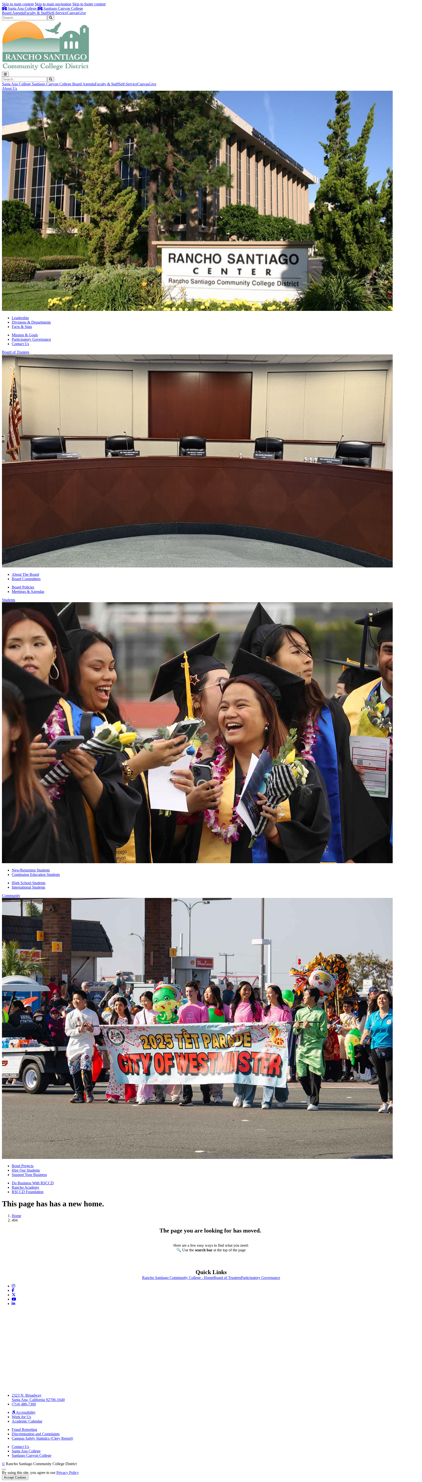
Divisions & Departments (31, 322)
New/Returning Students (31, 870)
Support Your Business (29, 1175)
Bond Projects (22, 1166)
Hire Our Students (26, 1170)
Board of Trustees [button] (15, 352)
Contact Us (20, 344)
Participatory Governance (31, 339)
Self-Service (57, 13)
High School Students (28, 883)
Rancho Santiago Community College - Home (177, 1278)
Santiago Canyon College (62, 8)
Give (82, 13)
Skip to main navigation (53, 4)
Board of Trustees (227, 1278)
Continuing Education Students (36, 874)
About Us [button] (9, 88)
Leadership (20, 318)
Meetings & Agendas (28, 591)
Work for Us (21, 1417)
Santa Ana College (22, 8)
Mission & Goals (25, 335)
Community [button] (11, 896)
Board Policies (23, 587)
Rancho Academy (25, 1187)
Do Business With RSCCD (33, 1183)
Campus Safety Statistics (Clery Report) (42, 1438)
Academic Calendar (27, 1421)
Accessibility (25, 1412)
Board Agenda (13, 13)
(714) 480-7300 (24, 1404)
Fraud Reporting (24, 1429)
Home (16, 1216)
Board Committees (26, 579)
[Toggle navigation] (5, 74)
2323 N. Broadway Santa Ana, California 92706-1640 (38, 1397)
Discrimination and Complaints (36, 1434)
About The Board (25, 574)
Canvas (72, 13)
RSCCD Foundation (27, 1192)
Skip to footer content (89, 4)
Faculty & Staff (36, 13)
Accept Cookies (15, 1477)
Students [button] (8, 600)
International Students (28, 887)
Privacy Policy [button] (67, 1473)
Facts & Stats (22, 327)
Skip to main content (18, 4)
